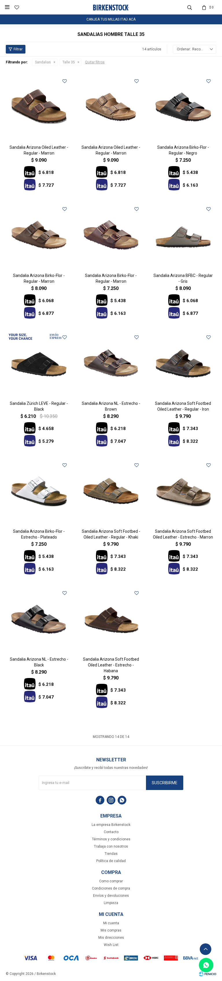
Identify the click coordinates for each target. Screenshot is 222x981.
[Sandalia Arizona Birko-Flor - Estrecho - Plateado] (39, 491)
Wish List (111, 945)
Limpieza (111, 903)
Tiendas (111, 854)
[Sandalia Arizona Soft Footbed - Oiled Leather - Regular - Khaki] (111, 491)
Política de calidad (111, 861)
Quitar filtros (95, 62)
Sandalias (43, 62)
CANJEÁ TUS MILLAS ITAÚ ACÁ (111, 19)
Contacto (111, 832)
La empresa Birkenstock (111, 825)
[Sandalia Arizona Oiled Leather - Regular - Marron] (39, 107)
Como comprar (111, 881)
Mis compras (111, 930)
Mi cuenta (111, 923)
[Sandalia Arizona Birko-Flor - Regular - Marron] (39, 235)
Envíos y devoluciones (111, 896)
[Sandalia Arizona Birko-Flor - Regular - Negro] (183, 107)
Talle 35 (68, 62)
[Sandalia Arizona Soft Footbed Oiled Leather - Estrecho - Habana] (111, 619)
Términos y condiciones (111, 839)
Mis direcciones (111, 938)
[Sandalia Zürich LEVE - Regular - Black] (39, 363)
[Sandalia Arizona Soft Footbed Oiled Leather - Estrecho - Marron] (183, 491)
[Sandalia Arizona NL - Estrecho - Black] (39, 619)
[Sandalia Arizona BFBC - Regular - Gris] (183, 235)
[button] (189, 7)
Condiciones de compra (111, 888)
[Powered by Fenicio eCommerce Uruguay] (207, 973)
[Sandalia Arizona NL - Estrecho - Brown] (111, 363)
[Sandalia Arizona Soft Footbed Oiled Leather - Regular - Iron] (183, 363)
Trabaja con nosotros (111, 846)
